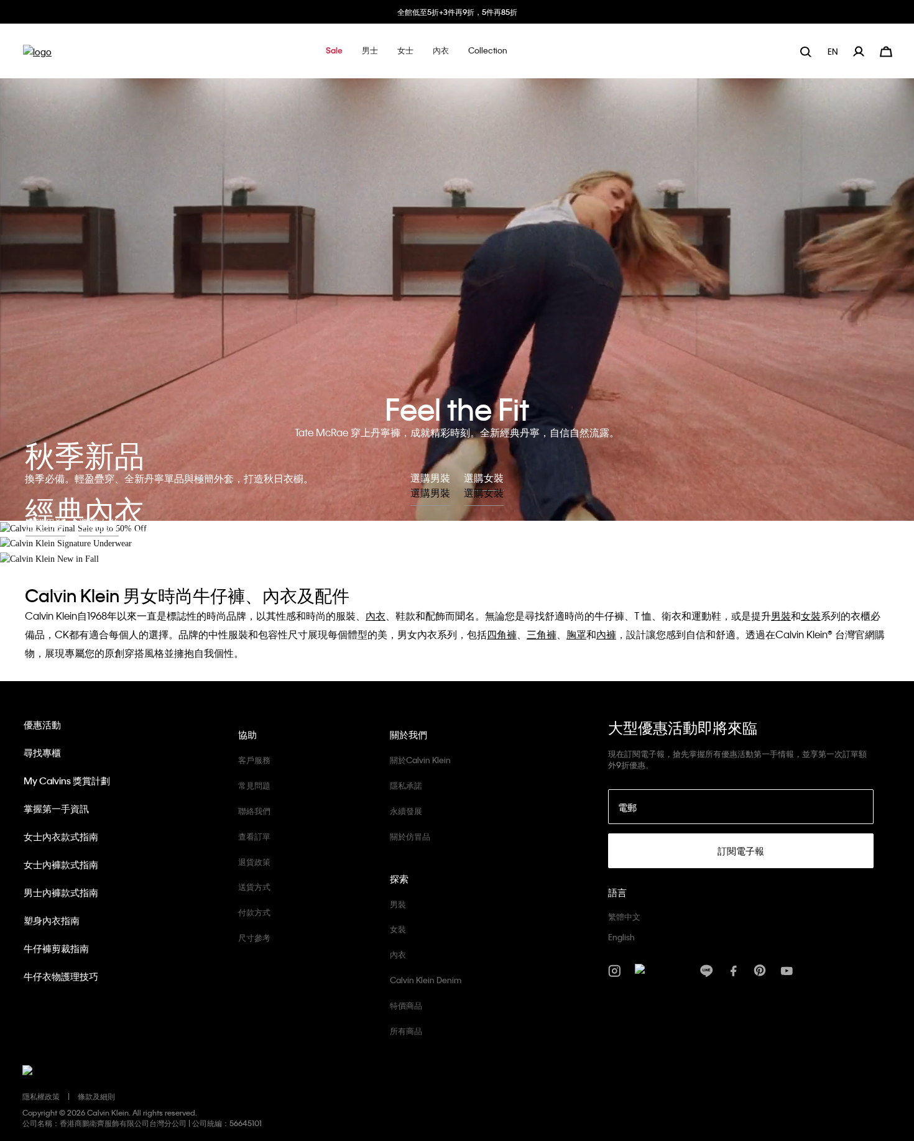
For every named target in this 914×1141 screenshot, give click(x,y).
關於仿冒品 (410, 836)
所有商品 (406, 1030)
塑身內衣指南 (52, 920)
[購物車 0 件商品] (886, 50)
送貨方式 (254, 886)
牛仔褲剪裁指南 (56, 948)
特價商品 (406, 1005)
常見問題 (254, 785)
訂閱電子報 (741, 851)
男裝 (398, 904)
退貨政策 (254, 861)
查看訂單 (254, 836)
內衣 (398, 954)
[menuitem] (834, 51)
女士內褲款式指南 (61, 864)
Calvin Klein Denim (425, 979)
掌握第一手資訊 (56, 808)
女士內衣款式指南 (61, 836)
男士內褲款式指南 (61, 892)
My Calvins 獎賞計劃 (67, 780)
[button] (334, 51)
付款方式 (254, 912)
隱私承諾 (406, 785)
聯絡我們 (254, 810)
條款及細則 (96, 1096)
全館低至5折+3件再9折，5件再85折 (457, 12)
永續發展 (406, 810)
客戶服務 (254, 759)
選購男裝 (430, 492)
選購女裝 (484, 492)
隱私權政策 (41, 1096)
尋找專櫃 (42, 752)
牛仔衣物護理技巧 (61, 976)
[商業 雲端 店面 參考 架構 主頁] (37, 56)
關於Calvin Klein (420, 759)
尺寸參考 (254, 937)
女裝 (398, 928)
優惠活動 (42, 724)
